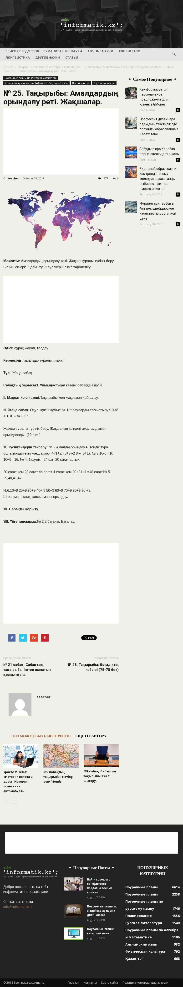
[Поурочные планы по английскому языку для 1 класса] (73, 910)
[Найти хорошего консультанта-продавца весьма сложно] (73, 884)
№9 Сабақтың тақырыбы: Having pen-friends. (58, 776)
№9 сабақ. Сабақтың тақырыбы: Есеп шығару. (100, 776)
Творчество (129, 51)
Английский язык (141, 944)
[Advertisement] (61, 141)
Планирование (80, 83)
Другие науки (47, 57)
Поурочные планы (104, 83)
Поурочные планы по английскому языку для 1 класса (102, 911)
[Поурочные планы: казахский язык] (73, 933)
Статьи (71, 57)
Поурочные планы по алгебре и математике (49, 67)
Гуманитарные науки (62, 51)
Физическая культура (145, 951)
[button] (174, 54)
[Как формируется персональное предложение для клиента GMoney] (131, 93)
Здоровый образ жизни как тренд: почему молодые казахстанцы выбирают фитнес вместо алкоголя (158, 179)
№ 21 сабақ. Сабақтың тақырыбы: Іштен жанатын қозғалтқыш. (27, 670)
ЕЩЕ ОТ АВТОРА (90, 736)
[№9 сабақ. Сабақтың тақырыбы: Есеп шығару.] (101, 755)
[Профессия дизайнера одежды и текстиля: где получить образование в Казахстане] (131, 123)
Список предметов (22, 51)
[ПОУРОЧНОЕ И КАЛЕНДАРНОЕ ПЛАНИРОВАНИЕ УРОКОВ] (91, 24)
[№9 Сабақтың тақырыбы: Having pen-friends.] (60, 756)
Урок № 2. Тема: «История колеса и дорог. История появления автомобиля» (18, 781)
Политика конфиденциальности (145, 983)
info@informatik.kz (17, 906)
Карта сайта (109, 983)
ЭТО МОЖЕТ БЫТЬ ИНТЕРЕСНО (41, 736)
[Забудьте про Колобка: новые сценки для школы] (131, 152)
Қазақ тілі (134, 958)
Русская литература (143, 923)
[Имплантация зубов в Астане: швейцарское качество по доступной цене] (131, 207)
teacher (13, 178)
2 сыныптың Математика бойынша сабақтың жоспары (124, 67)
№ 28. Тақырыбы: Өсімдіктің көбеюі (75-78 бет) (93, 667)
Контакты (90, 983)
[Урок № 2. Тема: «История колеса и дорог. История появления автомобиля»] (20, 756)
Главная (73, 983)
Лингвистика (17, 57)
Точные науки (100, 51)
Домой (8, 67)
